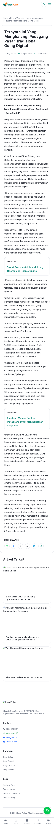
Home (5, 18)
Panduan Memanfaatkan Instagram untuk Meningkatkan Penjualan (25, 422)
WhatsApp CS (12, 733)
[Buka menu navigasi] (49, 4)
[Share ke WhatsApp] (7, 546)
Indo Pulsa (22, 813)
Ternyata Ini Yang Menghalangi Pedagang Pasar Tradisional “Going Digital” (26, 109)
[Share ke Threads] (27, 546)
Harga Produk (9, 765)
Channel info (11, 742)
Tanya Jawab (9, 789)
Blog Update (8, 769)
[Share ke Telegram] (34, 546)
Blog (12, 18)
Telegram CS (11, 737)
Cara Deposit (8, 761)
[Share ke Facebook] (13, 546)
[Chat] (47, 810)
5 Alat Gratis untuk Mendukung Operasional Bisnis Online (25, 269)
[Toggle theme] (43, 4)
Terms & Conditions (11, 793)
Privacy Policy (9, 797)
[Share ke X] (20, 546)
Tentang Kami (9, 785)
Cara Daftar (8, 757)
